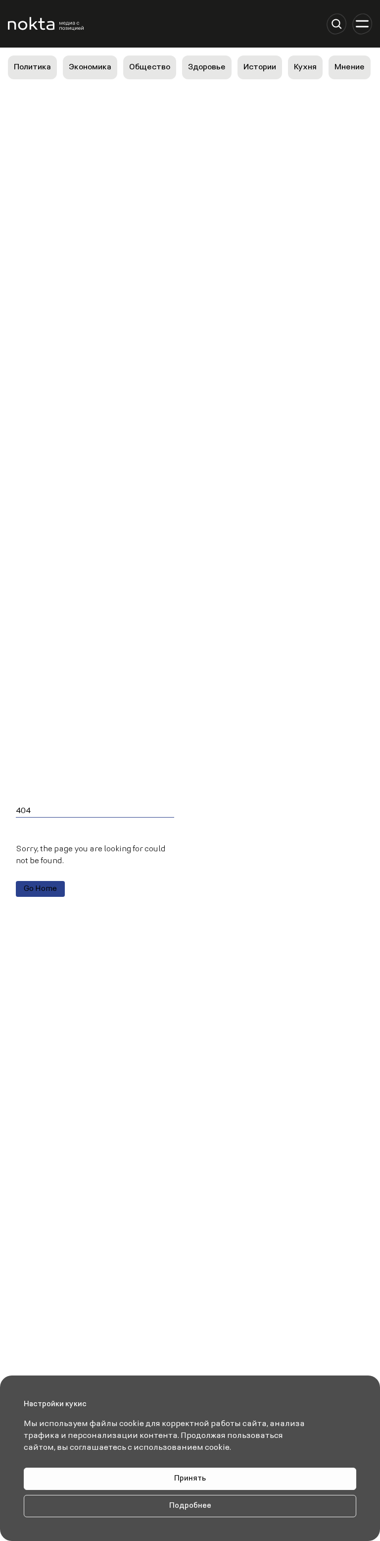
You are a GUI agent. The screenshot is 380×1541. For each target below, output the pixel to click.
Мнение (349, 67)
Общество (149, 67)
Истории (259, 67)
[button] (336, 24)
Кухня (305, 67)
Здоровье (207, 67)
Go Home (40, 889)
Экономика (90, 67)
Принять (190, 1479)
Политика (32, 67)
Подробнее (190, 1506)
